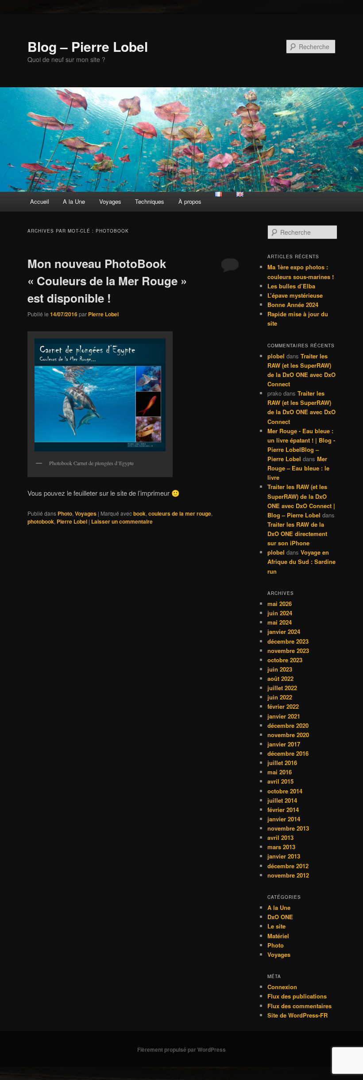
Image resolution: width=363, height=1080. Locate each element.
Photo (65, 513)
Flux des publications (297, 996)
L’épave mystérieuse (295, 295)
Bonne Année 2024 (292, 304)
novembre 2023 (288, 650)
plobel (276, 356)
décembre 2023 (288, 641)
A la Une (74, 201)
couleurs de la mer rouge (179, 513)
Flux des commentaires (299, 1006)
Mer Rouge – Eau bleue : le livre (298, 468)
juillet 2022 (282, 688)
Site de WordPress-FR (297, 1015)
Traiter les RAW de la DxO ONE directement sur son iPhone (297, 533)
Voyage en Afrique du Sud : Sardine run (301, 561)
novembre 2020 (288, 734)
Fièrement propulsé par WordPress (181, 1049)
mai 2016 (279, 772)
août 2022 (280, 678)
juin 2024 (279, 613)
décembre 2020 (288, 725)
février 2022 (283, 706)
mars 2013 (281, 847)
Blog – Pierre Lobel (87, 46)
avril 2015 (280, 781)
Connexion (282, 987)
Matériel (278, 936)
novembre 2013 (288, 828)
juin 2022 (279, 697)
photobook (40, 521)
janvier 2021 (283, 716)
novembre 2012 (288, 875)
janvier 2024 (283, 631)
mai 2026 (279, 603)
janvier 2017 (283, 744)
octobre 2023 (284, 660)
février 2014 (283, 809)
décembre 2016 (288, 753)
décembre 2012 (288, 866)
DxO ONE (280, 917)
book (139, 513)
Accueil (39, 201)
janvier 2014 (283, 819)
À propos (189, 201)
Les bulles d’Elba (291, 286)
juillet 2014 (282, 800)
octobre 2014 (284, 791)
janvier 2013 (283, 856)
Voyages (110, 201)
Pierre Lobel (103, 314)
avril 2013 (280, 837)
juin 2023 (279, 669)
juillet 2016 (282, 762)
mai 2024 (279, 622)
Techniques (149, 201)
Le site (276, 926)
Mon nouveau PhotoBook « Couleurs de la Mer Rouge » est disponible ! (107, 280)
